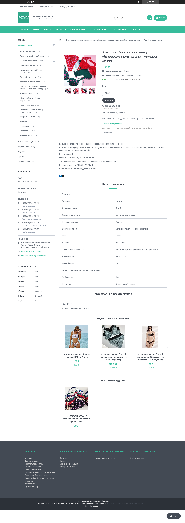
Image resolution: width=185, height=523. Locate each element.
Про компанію (119, 29)
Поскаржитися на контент (116, 503)
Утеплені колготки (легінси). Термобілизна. (31, 111)
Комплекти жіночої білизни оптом (81, 40)
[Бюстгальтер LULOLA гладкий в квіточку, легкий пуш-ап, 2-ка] (76, 398)
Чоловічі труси (26, 93)
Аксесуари (24, 126)
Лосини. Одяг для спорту (30, 105)
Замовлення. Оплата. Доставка (70, 29)
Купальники (25, 121)
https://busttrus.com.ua (31, 251)
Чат (175, 516)
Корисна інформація (99, 29)
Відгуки (21, 152)
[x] (63, 176)
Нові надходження (27, 51)
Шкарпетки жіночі (27, 117)
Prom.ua (105, 501)
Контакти (135, 29)
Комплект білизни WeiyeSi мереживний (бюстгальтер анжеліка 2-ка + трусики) (150, 357)
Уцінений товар (26, 135)
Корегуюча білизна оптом (30, 82)
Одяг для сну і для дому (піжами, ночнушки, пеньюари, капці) (33, 87)
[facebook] (60, 176)
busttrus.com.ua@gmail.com (33, 256)
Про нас (21, 157)
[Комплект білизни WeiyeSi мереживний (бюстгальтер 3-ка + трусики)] (113, 336)
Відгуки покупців (137, 458)
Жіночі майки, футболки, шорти (30, 99)
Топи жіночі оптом (27, 65)
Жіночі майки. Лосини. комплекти (39, 478)
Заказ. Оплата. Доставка (29, 142)
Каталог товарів (40, 29)
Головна (24, 29)
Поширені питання (26, 162)
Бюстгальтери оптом (29, 61)
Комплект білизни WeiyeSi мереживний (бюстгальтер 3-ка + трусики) (113, 357)
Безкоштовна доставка (115, 113)
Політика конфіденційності (137, 503)
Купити (110, 100)
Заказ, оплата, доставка (105, 458)
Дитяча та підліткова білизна (32, 56)
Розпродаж (24, 131)
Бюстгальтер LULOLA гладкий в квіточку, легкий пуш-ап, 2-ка (76, 419)
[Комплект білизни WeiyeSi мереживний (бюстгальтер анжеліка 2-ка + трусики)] (150, 336)
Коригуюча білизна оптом (36, 475)
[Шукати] (149, 17)
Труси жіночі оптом (28, 77)
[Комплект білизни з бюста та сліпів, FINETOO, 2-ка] (76, 336)
